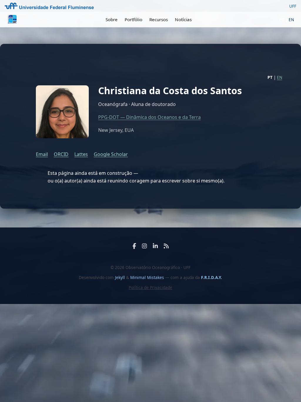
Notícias (183, 19)
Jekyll (120, 277)
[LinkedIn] (155, 246)
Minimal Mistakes (147, 277)
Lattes (81, 154)
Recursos (158, 19)
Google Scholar (111, 154)
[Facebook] (134, 246)
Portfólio (133, 19)
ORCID (61, 154)
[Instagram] (144, 246)
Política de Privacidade (150, 287)
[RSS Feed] (166, 246)
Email (42, 154)
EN (291, 19)
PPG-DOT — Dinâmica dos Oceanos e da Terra (149, 117)
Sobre (112, 19)
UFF (292, 6)
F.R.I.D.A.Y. (211, 277)
